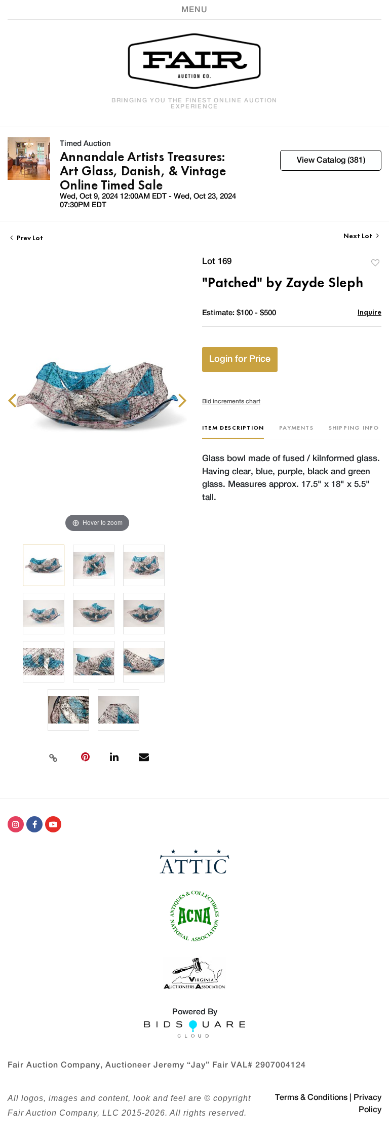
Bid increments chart (231, 401)
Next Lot (358, 236)
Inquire (369, 312)
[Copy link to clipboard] (53, 757)
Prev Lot (29, 237)
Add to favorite (375, 263)
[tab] (233, 431)
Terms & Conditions (311, 1097)
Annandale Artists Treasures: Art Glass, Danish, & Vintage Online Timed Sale (143, 171)
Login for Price (239, 359)
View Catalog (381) (331, 160)
